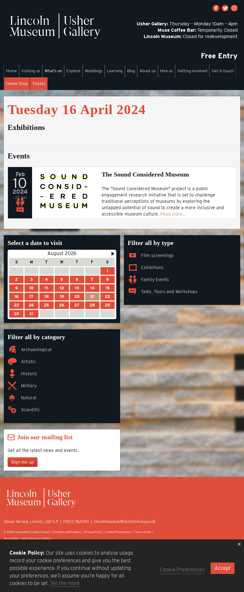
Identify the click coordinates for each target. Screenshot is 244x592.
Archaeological (36, 349)
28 (92, 305)
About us (147, 70)
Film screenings (157, 255)
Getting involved (192, 70)
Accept (222, 568)
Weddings (93, 70)
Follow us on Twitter (225, 8)
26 (61, 305)
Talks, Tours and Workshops (169, 291)
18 (46, 296)
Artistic (28, 361)
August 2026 (62, 253)
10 (31, 288)
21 (92, 296)
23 (16, 305)
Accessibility (11, 538)
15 (107, 288)
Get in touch (223, 70)
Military (29, 385)
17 (31, 296)
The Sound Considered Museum (145, 174)
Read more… (173, 213)
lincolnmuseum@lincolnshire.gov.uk (124, 521)
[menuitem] (11, 71)
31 (31, 313)
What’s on (53, 70)
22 (107, 296)
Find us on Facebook (216, 8)
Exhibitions (152, 267)
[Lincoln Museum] (54, 29)
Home (11, 70)
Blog (131, 70)
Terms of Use (143, 532)
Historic (29, 373)
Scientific (30, 409)
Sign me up (22, 462)
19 (62, 296)
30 (16, 313)
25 (46, 305)
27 (76, 305)
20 (76, 296)
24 (31, 305)
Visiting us (30, 70)
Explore (73, 70)
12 (62, 288)
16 (16, 296)
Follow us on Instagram (234, 8)
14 (92, 288)
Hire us (166, 70)
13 (77, 288)
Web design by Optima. (37, 538)
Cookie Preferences (118, 532)
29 (107, 305)
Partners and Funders (67, 532)
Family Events (155, 279)
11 (46, 288)
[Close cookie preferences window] (239, 544)
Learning (115, 70)
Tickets (38, 83)
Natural (29, 397)
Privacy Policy (93, 532)
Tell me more (65, 583)
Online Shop (17, 83)
